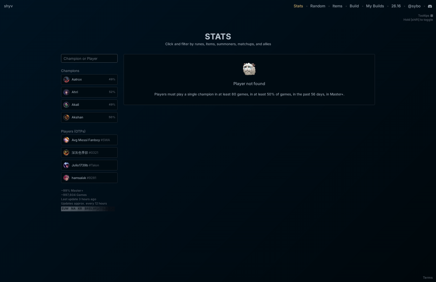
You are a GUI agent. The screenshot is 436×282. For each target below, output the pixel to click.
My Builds (375, 6)
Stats (298, 6)
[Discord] (430, 6)
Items (337, 6)
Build (354, 6)
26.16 (396, 6)
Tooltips (423, 15)
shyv (8, 6)
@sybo (414, 6)
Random (317, 6)
